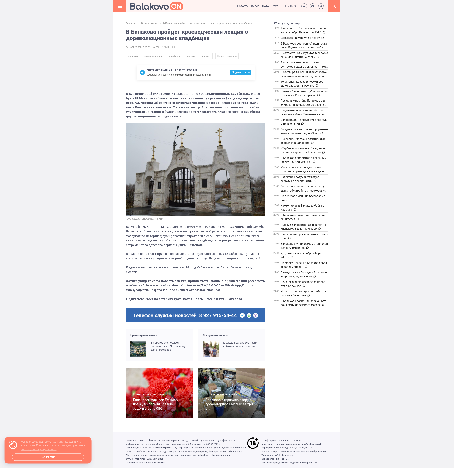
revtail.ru (161, 462)
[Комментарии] (324, 32)
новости (206, 56)
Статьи (276, 6)
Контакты (157, 459)
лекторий (191, 56)
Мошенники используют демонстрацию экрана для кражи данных (302, 171)
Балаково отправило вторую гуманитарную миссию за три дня (229, 404)
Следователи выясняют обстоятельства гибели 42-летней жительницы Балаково (304, 114)
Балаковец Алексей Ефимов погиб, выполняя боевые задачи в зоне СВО (155, 404)
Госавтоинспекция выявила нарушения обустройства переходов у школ (303, 190)
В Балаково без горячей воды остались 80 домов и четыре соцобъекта (304, 47)
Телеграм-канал (179, 299)
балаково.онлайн (153, 56)
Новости (242, 6)
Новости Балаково (227, 56)
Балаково (133, 56)
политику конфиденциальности (38, 449)
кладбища (174, 56)
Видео (255, 6)
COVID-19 (290, 6)
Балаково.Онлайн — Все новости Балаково (156, 6)
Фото (265, 6)
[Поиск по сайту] (334, 6)
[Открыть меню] (120, 6)
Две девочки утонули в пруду (300, 38)
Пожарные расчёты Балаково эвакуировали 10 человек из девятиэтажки (303, 104)
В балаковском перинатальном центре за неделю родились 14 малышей (303, 66)
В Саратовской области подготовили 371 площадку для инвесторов (168, 346)
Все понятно (48, 457)
